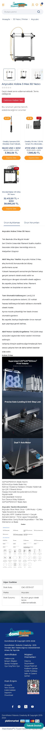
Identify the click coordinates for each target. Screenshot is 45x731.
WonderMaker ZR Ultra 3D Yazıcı (11, 193)
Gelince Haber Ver (13, 100)
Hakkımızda (9, 659)
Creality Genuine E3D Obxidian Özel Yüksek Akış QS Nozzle (11, 143)
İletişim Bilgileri (10, 661)
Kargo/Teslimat (30, 666)
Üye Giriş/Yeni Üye (12, 666)
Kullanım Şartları (31, 668)
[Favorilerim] (36, 4)
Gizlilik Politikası (30, 671)
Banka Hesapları (11, 664)
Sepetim (8, 693)
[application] (34, 726)
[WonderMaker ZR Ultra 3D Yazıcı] (11, 174)
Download (8, 695)
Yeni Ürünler (9, 688)
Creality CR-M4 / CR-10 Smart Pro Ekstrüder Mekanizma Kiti (34, 143)
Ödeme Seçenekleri (29, 662)
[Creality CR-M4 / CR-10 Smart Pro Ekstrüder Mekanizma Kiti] (33, 124)
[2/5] (4, 88)
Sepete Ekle (11, 158)
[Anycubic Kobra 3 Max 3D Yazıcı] (22, 45)
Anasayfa (8, 685)
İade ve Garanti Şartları (30, 674)
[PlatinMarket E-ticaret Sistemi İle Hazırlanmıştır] (12, 721)
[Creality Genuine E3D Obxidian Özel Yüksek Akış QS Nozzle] (11, 124)
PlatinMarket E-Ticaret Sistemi (15, 729)
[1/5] (3, 88)
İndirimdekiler (10, 690)
